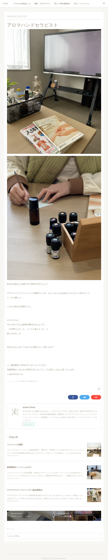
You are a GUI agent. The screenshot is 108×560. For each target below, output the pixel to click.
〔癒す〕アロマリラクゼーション (41, 3)
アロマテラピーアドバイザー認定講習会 (24, 489)
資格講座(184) (32, 381)
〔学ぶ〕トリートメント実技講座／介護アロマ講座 (81, 3)
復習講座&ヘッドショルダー (19, 467)
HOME (5, 3)
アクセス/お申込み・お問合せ (22, 3)
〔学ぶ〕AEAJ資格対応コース (61, 3)
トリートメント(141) (13, 381)
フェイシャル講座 (15, 444)
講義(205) (24, 381)
